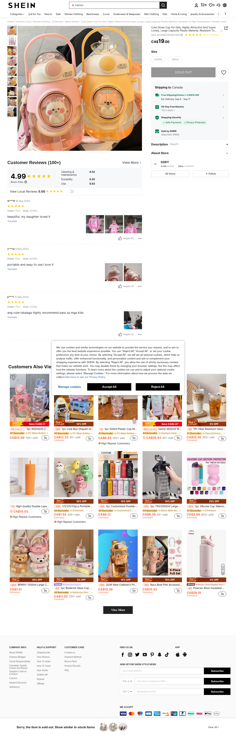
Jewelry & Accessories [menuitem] (202, 14)
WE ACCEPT (126, 707)
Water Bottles (72, 21)
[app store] (177, 656)
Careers (13, 678)
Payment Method (73, 657)
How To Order (44, 661)
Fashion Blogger (17, 657)
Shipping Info (43, 652)
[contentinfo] (175, 713)
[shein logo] (21, 5)
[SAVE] (224, 72)
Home (10, 21)
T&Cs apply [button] (167, 110)
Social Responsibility (19, 661)
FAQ (67, 670)
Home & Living (23, 21)
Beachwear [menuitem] (92, 14)
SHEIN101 (14, 687)
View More (118, 610)
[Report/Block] (140, 238)
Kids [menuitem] (165, 14)
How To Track (44, 666)
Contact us (70, 652)
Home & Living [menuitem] (179, 14)
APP (177, 647)
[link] (203, 5)
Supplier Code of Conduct (17, 672)
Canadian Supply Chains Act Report (18, 666)
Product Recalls (72, 666)
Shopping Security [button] (171, 117)
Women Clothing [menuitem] (73, 14)
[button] (218, 5)
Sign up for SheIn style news (138, 664)
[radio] (158, 59)
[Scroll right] (225, 14)
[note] (29, 424)
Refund (40, 679)
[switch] (70, 191)
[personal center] (196, 5)
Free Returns (43, 657)
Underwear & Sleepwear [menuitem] (126, 14)
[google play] (184, 656)
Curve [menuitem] (106, 14)
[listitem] (29, 409)
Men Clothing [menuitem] (151, 14)
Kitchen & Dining (41, 21)
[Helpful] (120, 238)
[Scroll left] (221, 14)
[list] (145, 654)
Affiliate (40, 683)
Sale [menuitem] (58, 14)
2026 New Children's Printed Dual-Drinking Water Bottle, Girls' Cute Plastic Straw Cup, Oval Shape (118, 584)
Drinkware (57, 21)
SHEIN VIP (42, 674)
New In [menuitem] (48, 14)
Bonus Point (71, 661)
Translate (12, 221)
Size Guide (42, 670)
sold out (183, 72)
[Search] (163, 5)
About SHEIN (15, 652)
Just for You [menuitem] (34, 14)
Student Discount (17, 682)
